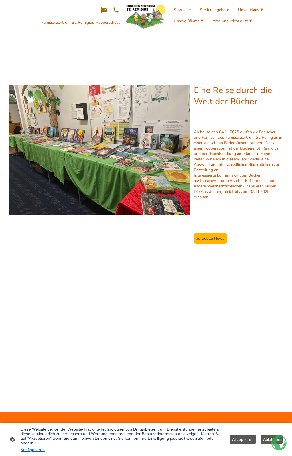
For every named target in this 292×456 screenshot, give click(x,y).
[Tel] (116, 10)
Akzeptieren (243, 439)
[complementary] (279, 443)
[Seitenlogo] (146, 17)
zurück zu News (210, 238)
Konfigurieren (33, 449)
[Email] (104, 10)
